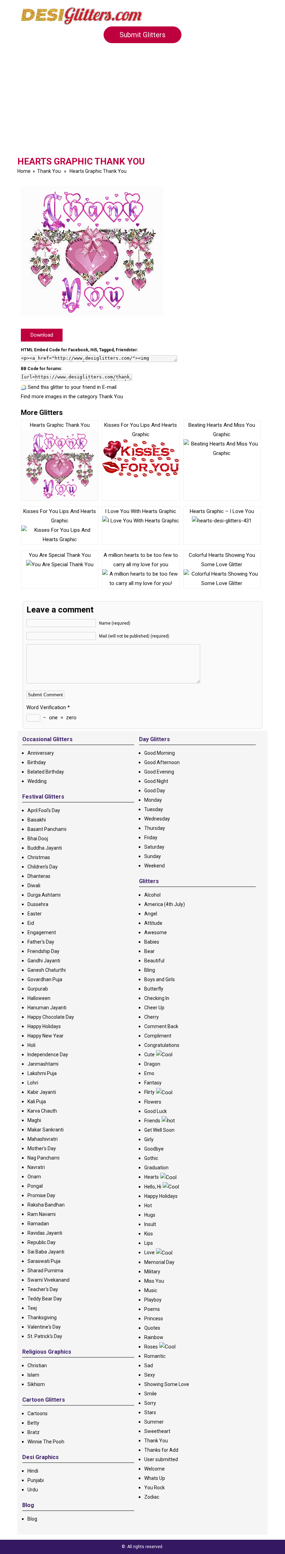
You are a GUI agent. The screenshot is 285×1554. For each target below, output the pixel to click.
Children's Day (42, 867)
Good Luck (155, 1111)
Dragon (152, 1064)
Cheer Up (154, 1007)
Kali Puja (36, 1101)
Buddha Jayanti (44, 848)
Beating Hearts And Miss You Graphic (221, 430)
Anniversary (40, 753)
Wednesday (157, 819)
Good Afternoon (162, 762)
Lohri (32, 1083)
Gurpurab (37, 989)
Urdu (32, 1489)
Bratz (33, 1432)
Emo (149, 1073)
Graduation (156, 1167)
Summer (154, 1422)
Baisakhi (36, 820)
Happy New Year (45, 1036)
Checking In (156, 998)
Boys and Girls (159, 979)
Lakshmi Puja (42, 1073)
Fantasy (153, 1083)
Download (42, 335)
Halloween (38, 998)
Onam (34, 1176)
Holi (31, 1045)
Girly (149, 1139)
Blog (32, 1519)
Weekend (154, 865)
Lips (148, 1243)
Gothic (151, 1158)
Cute (149, 1054)
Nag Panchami (43, 1158)
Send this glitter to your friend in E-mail (72, 387)
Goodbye (154, 1149)
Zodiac (151, 1497)
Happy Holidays (44, 1026)
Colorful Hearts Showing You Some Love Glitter (222, 560)
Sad (148, 1365)
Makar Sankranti (45, 1129)
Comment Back (161, 1026)
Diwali (33, 885)
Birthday (36, 762)
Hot (148, 1205)
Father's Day (40, 942)
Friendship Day (43, 951)
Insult (150, 1224)
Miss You (154, 1281)
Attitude (153, 923)
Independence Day (47, 1054)
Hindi (32, 1471)
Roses (151, 1346)
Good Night (156, 781)
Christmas (38, 857)
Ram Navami (41, 1214)
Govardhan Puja (44, 979)
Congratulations (161, 1045)
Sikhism (36, 1384)
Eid (30, 923)
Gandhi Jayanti (43, 960)
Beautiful (154, 960)
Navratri (36, 1167)
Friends (152, 1120)
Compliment (157, 1036)
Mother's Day (41, 1148)
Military (152, 1271)
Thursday (154, 828)
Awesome (155, 932)
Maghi (34, 1120)
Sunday (152, 856)
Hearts (151, 1177)
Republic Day (41, 1242)
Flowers (152, 1102)
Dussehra (37, 904)
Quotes (152, 1328)
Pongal (35, 1186)
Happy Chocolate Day (50, 1017)
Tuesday (153, 809)
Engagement (41, 932)
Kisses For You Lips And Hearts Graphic (59, 516)
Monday (153, 800)
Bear (149, 951)
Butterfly (153, 989)
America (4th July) (164, 904)
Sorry (150, 1403)
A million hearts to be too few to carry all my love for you (141, 560)
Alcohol (152, 895)
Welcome (154, 1469)
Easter (34, 913)
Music (150, 1290)
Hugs (149, 1215)
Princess (153, 1318)
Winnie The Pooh (45, 1441)
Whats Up (154, 1478)
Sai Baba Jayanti (45, 1252)
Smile (150, 1393)
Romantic (154, 1356)
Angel (150, 913)
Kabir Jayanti (41, 1092)
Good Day (154, 790)
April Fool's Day (43, 810)
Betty (33, 1423)
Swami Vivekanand (48, 1280)
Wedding (37, 781)
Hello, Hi (152, 1186)
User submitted (161, 1459)
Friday (150, 837)
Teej (32, 1308)
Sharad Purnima (45, 1270)
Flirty (149, 1092)
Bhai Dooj (37, 838)
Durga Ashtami (43, 895)
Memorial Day (159, 1262)
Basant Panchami (46, 829)
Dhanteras (38, 876)
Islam (33, 1375)
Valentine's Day (44, 1327)
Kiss (148, 1233)
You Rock (154, 1487)
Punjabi (35, 1480)
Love (149, 1252)
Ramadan (38, 1223)
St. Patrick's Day (44, 1336)
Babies (151, 942)
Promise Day (41, 1195)
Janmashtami (42, 1064)
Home (24, 171)
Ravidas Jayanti (44, 1233)
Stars (150, 1412)
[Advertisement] (142, 104)
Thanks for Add (161, 1450)
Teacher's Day (42, 1289)
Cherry (151, 1017)
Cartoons (37, 1413)
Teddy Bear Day (44, 1298)
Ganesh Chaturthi (46, 970)
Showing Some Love (166, 1384)
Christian (37, 1365)
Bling (149, 970)
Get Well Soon (159, 1130)
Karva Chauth (42, 1111)
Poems (152, 1309)
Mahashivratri (42, 1139)
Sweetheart (157, 1431)
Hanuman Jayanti (46, 1007)
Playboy (153, 1300)
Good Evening (159, 772)
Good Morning (159, 753)
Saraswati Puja (43, 1261)
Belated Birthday (45, 772)
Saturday (154, 847)
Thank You (49, 171)
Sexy (149, 1375)
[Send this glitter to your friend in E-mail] (23, 387)
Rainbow (153, 1337)
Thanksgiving (42, 1317)
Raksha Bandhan (46, 1205)
